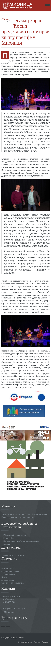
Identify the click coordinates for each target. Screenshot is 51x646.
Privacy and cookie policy (14, 534)
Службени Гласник (10, 571)
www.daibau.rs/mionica (13, 555)
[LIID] (25, 464)
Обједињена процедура (12, 582)
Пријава (37, 642)
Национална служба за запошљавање (21, 541)
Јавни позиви (7, 579)
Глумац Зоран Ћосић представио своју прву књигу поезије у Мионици (25, 31)
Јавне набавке (8, 574)
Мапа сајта (8, 538)
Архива (6, 544)
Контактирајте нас (25, 642)
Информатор (7, 568)
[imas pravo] (25, 432)
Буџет (4, 577)
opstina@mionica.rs (11, 596)
